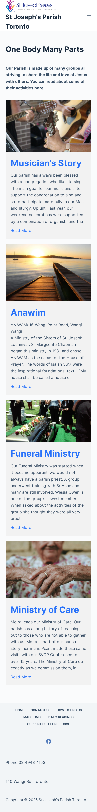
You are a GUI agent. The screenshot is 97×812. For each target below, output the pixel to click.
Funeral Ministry (45, 453)
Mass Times (32, 717)
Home (19, 710)
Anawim (28, 312)
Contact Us (40, 710)
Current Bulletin (42, 724)
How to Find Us (69, 710)
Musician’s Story (46, 163)
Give (66, 724)
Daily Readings (61, 717)
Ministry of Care (45, 609)
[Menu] (89, 15)
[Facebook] (48, 741)
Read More (21, 230)
